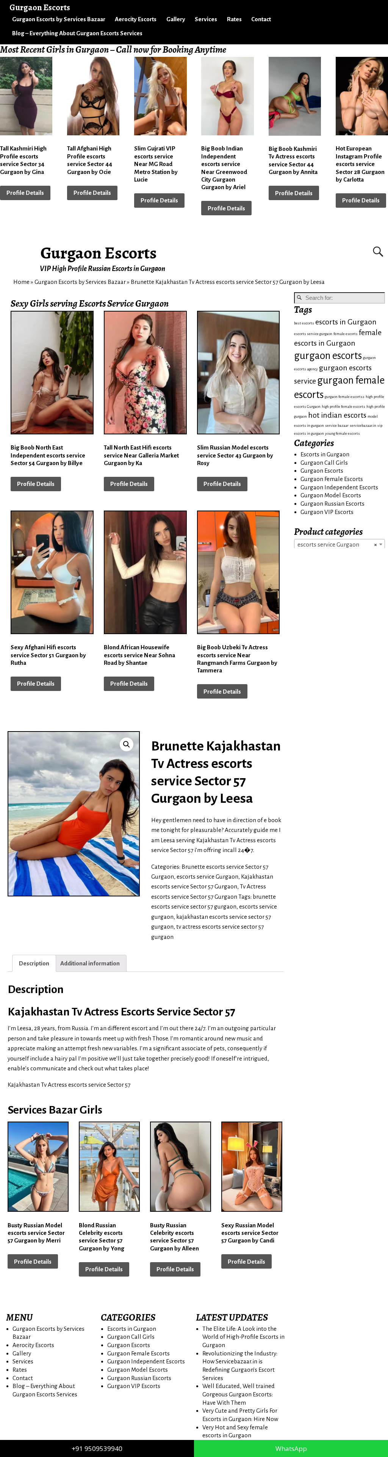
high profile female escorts (343, 406)
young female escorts (342, 433)
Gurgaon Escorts (99, 252)
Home (21, 282)
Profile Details (25, 193)
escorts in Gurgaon (346, 322)
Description (34, 963)
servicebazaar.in (363, 425)
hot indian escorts (337, 415)
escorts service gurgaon (313, 334)
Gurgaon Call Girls (324, 462)
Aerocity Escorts (135, 19)
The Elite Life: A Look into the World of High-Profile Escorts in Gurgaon (243, 1336)
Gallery (175, 19)
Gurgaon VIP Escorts (327, 512)
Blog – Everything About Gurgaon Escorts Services (77, 33)
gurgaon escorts (328, 355)
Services (206, 19)
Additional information (90, 963)
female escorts (345, 334)
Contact (261, 19)
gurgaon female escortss (345, 397)
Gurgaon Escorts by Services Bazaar (58, 19)
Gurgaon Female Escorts (331, 479)
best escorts (304, 323)
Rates (234, 19)
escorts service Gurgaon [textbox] (337, 544)
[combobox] (339, 544)
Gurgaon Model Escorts (330, 495)
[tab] (34, 963)
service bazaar (337, 425)
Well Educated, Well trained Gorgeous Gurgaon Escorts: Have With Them (238, 1394)
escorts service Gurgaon (207, 876)
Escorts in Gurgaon (324, 454)
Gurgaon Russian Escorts (332, 503)
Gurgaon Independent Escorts (339, 487)
